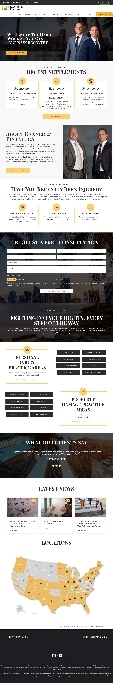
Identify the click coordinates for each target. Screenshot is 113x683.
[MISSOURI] (65, 586)
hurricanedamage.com (94, 636)
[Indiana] (74, 582)
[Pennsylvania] (88, 578)
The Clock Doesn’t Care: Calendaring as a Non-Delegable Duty (22, 523)
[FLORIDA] (84, 606)
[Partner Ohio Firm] (80, 580)
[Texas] (51, 601)
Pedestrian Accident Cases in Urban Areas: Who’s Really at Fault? (89, 523)
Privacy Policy (69, 662)
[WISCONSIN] (67, 571)
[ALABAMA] (75, 598)
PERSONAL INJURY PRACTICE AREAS (27, 362)
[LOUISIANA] (64, 600)
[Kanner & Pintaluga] (12, 8)
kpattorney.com (19, 636)
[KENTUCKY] (76, 587)
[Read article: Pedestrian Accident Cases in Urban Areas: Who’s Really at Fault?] (90, 507)
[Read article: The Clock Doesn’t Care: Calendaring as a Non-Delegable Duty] (22, 507)
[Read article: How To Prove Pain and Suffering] (56, 507)
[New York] (92, 572)
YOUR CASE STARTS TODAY (16, 52)
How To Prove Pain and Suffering (55, 522)
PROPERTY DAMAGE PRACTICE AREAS (83, 404)
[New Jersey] (94, 578)
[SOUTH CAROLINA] (85, 594)
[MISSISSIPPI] (70, 599)
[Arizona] (29, 592)
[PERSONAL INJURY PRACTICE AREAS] (27, 350)
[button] (9, 457)
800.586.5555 (32, 2)
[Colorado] (41, 583)
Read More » (14, 531)
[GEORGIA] (82, 598)
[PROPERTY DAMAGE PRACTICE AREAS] (83, 392)
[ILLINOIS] (68, 582)
